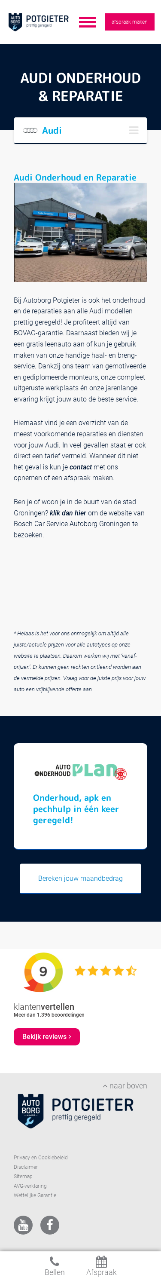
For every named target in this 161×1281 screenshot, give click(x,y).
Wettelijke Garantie (35, 1195)
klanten (44, 1007)
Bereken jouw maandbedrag (80, 878)
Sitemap (23, 1177)
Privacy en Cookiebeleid (41, 1158)
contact (81, 467)
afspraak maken (130, 22)
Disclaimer (26, 1167)
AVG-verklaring (30, 1186)
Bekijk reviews (44, 1037)
